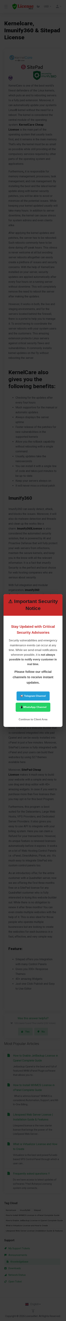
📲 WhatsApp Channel (33, 707)
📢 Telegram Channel (33, 695)
